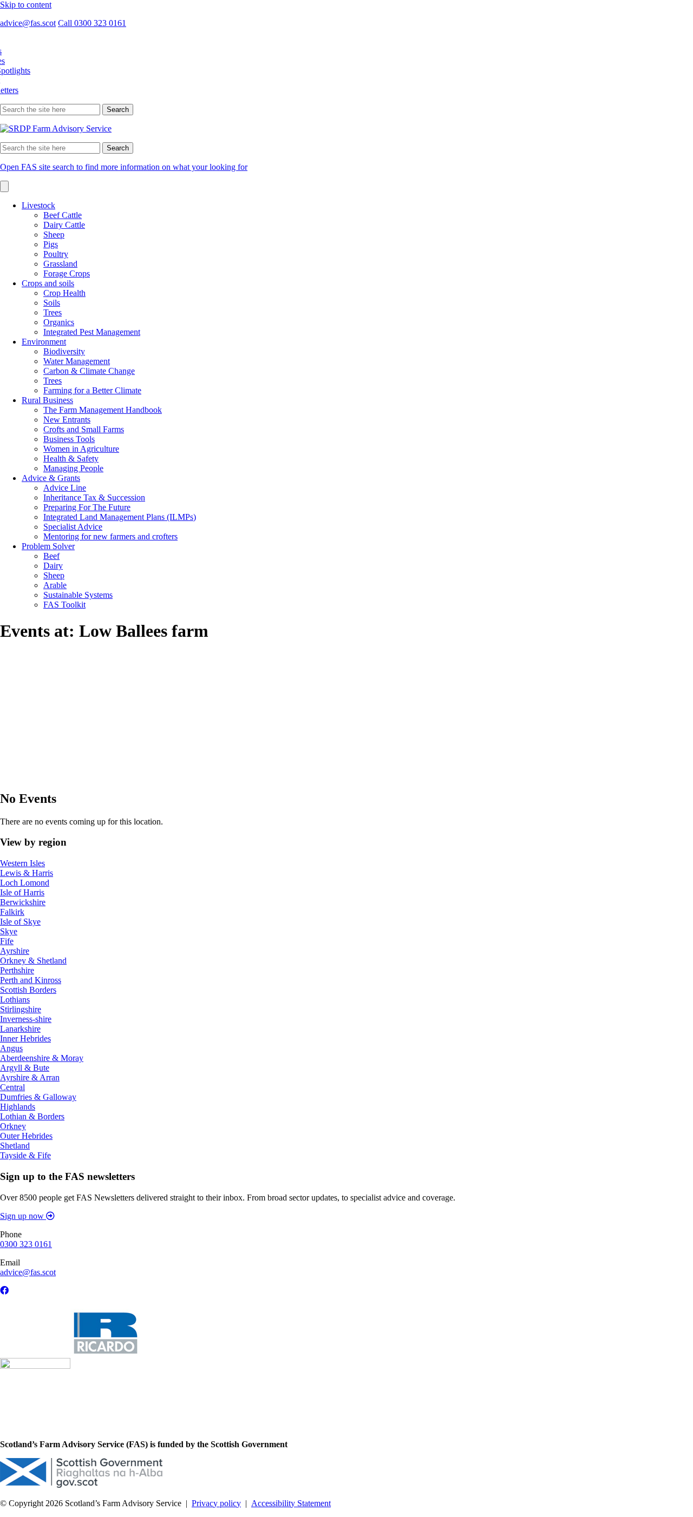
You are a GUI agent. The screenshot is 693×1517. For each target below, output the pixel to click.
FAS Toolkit (64, 604)
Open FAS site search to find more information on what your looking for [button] (123, 167)
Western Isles (22, 863)
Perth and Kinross (30, 980)
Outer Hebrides (26, 1135)
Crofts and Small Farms (83, 429)
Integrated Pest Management (91, 332)
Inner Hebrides (25, 1038)
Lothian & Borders (32, 1116)
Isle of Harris (22, 892)
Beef (51, 555)
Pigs (50, 244)
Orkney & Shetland (33, 960)
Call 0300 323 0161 (92, 23)
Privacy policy (216, 1503)
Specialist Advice (72, 526)
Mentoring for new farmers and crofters (110, 536)
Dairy (53, 565)
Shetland (15, 1145)
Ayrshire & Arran (30, 1077)
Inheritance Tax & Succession (94, 497)
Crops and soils (48, 283)
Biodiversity (64, 351)
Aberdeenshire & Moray (41, 1058)
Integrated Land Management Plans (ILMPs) (119, 517)
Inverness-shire (25, 1019)
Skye (8, 931)
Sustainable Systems (78, 594)
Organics (58, 322)
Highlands (17, 1106)
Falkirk (12, 911)
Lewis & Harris (26, 873)
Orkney (13, 1126)
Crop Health (64, 293)
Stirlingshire (20, 1009)
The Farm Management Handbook (102, 409)
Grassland (60, 263)
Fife (7, 941)
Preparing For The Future (86, 507)
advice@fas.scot (28, 23)
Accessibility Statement (291, 1503)
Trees (52, 312)
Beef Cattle (62, 215)
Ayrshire (14, 950)
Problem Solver (48, 546)
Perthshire (17, 970)
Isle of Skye (20, 921)
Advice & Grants (51, 478)
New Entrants (66, 419)
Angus (11, 1048)
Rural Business (47, 400)
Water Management (76, 361)
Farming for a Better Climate (92, 390)
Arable (55, 585)
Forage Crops (66, 273)
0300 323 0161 (26, 1244)
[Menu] (4, 186)
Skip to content (25, 4)
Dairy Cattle (64, 224)
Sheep (53, 234)
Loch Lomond (24, 882)
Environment (44, 341)
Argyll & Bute (24, 1067)
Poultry (55, 254)
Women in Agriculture (81, 448)
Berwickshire (22, 902)
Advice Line (64, 487)
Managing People (73, 468)
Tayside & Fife (25, 1155)
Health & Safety (71, 458)
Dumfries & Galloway (38, 1097)
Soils (51, 302)
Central (12, 1087)
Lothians (15, 999)
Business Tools (69, 439)
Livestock (38, 205)
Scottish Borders (28, 989)
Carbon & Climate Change (89, 370)
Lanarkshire (20, 1028)
